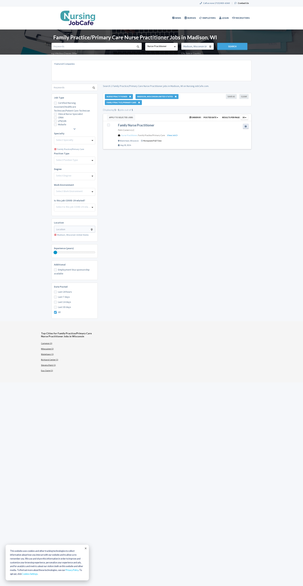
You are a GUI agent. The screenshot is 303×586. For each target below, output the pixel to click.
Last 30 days (64, 307)
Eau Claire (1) (47, 370)
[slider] (55, 252)
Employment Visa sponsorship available (72, 271)
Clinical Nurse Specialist (70, 114)
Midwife (62, 124)
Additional (60, 264)
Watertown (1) (47, 354)
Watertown (124, 141)
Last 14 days (64, 302)
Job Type (59, 97)
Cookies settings (30, 574)
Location (59, 222)
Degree (58, 169)
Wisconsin (134, 141)
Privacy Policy (72, 570)
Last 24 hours (65, 291)
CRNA (61, 117)
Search (232, 46)
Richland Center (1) (49, 359)
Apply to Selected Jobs (121, 117)
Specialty (59, 133)
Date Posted (61, 286)
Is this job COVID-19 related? (69, 200)
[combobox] (161, 47)
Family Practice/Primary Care (151, 135)
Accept (85, 548)
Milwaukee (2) (47, 348)
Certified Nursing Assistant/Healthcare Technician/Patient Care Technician (72, 106)
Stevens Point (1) (48, 365)
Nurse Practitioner (129, 135)
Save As (231, 96)
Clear (244, 96)
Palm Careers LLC (126, 130)
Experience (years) (64, 248)
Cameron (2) (46, 343)
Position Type (61, 153)
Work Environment (64, 184)
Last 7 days (64, 296)
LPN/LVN (62, 121)
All (59, 312)
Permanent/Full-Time (152, 141)
